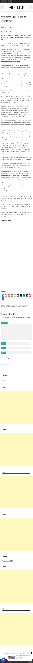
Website (4, 353)
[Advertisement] (16, 407)
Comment (5, 323)
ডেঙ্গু (24, 305)
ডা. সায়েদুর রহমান (20, 305)
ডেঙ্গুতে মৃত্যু (3, 306)
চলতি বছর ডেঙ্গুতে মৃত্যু (13, 305)
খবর (5, 305)
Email (4, 348)
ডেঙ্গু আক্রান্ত (27, 305)
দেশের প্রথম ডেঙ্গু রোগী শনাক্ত (10, 306)
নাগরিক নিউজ (13, 24)
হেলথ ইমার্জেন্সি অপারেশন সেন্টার (21, 306)
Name (4, 343)
